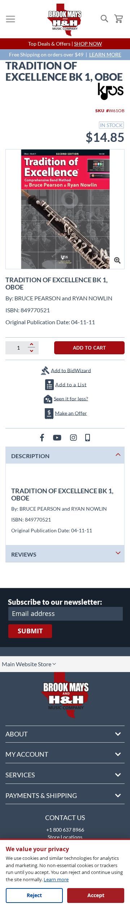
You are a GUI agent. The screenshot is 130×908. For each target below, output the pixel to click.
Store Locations (65, 837)
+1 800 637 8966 (65, 830)
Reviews (23, 554)
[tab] (65, 455)
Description (30, 455)
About (16, 734)
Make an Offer (71, 413)
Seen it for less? (71, 398)
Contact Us (65, 818)
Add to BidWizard (71, 370)
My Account (26, 754)
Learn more (56, 879)
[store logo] (64, 20)
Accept (95, 895)
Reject (34, 895)
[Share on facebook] (43, 437)
